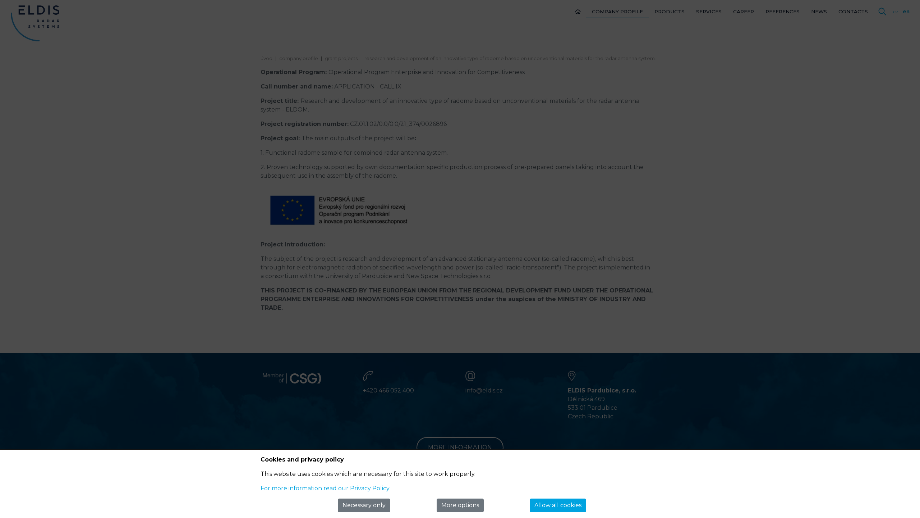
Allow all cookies (557, 505)
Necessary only (364, 505)
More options (460, 505)
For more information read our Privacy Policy (325, 488)
